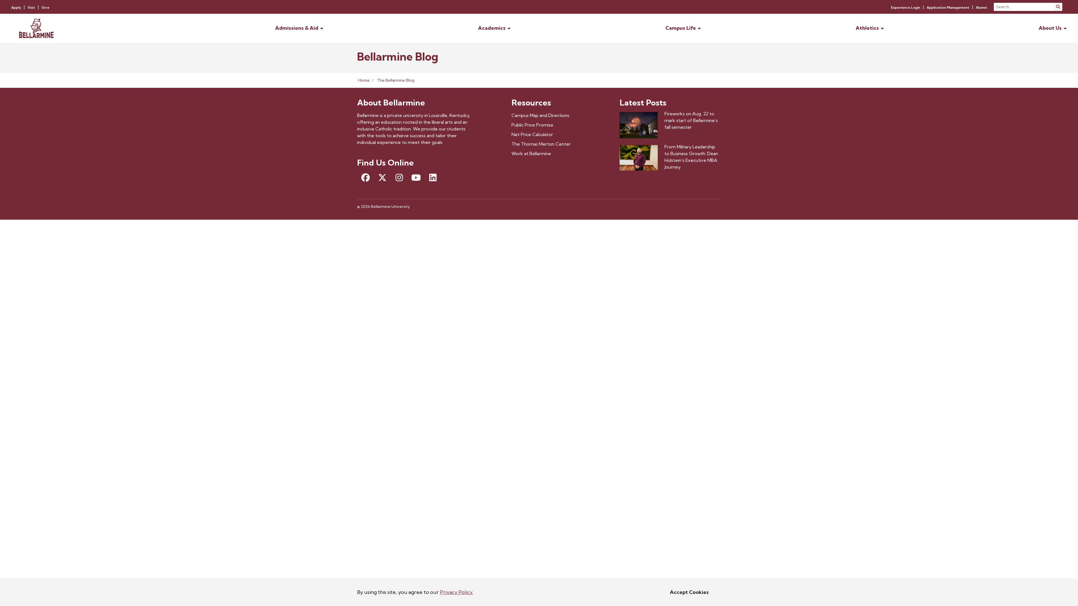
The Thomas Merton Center (541, 144)
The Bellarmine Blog (395, 80)
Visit (31, 7)
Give (45, 7)
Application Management (948, 7)
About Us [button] (1050, 28)
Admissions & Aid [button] (296, 28)
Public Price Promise (532, 125)
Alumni (981, 7)
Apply (16, 7)
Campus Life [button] (680, 28)
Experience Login (905, 7)
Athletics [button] (867, 28)
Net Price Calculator (532, 134)
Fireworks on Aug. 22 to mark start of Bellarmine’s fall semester (691, 120)
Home (364, 80)
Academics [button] (492, 28)
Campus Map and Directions (540, 115)
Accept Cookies (689, 592)
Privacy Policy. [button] (456, 592)
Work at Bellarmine (531, 153)
